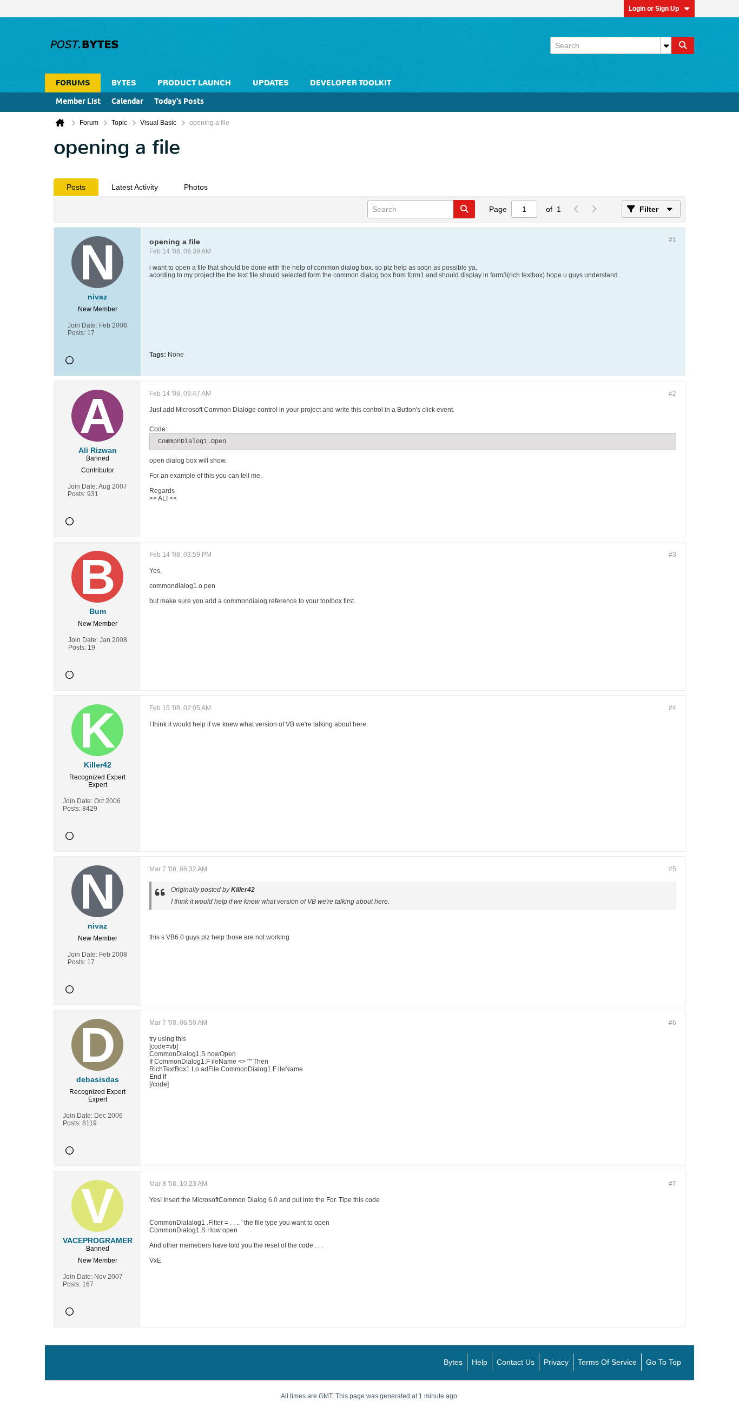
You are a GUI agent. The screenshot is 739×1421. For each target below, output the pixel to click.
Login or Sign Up (654, 8)
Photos (196, 187)
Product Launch (194, 83)
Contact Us (516, 1362)
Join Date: (82, 325)
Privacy (556, 1362)
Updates (270, 83)
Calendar (127, 102)
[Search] (682, 45)
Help (479, 1362)
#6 (672, 1022)
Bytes (453, 1362)
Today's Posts (179, 102)
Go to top (663, 1362)
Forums (73, 83)
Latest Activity (134, 187)
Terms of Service (607, 1362)
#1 (672, 240)
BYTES (123, 83)
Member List (78, 102)
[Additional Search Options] (666, 45)
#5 (672, 869)
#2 (672, 393)
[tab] (76, 187)
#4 (672, 708)
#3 (672, 554)
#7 (672, 1183)
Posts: (76, 333)
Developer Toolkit (350, 83)
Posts (76, 187)
